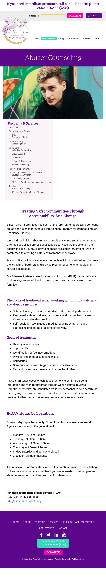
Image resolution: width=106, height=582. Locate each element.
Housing (12, 135)
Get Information (73, 39)
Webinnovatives (78, 559)
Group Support (18, 154)
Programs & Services (48, 39)
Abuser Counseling (20, 165)
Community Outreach (21, 178)
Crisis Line (13, 128)
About (26, 521)
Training (12, 186)
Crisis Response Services (20, 131)
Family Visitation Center (19, 169)
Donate (74, 15)
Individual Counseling (21, 150)
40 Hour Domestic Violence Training (28, 192)
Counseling (14, 148)
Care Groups (17, 158)
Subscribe (34, 16)
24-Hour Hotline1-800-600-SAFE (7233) (53, 543)
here (68, 475)
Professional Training (21, 189)
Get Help (61, 39)
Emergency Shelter (20, 137)
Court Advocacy (16, 141)
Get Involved (86, 39)
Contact (96, 39)
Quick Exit (94, 15)
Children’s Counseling (21, 161)
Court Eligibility (19, 144)
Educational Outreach (21, 175)
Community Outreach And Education (25, 173)
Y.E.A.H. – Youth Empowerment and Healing (31, 182)
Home (15, 521)
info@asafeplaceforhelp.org (24, 501)
